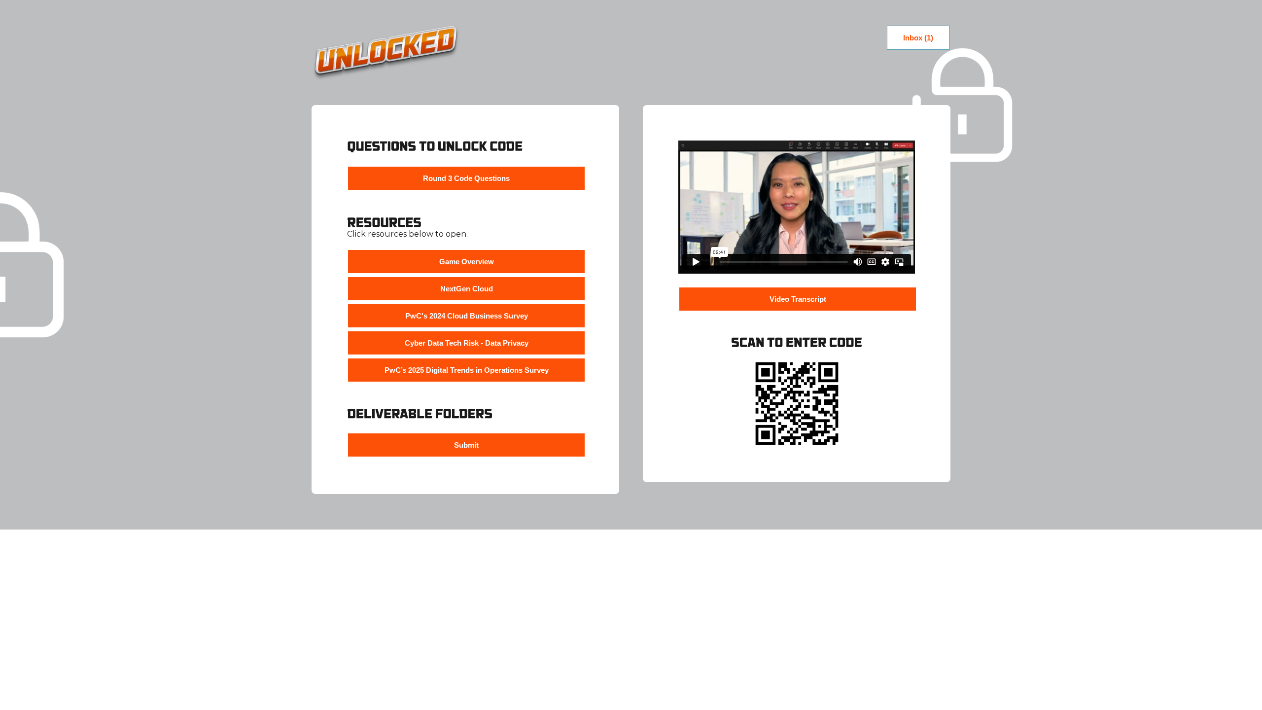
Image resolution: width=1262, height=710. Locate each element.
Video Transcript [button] (798, 299)
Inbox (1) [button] (918, 38)
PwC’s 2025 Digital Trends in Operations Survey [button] (467, 370)
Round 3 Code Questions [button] (466, 178)
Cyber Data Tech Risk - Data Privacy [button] (466, 343)
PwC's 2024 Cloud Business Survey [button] (466, 316)
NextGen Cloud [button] (466, 288)
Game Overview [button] (466, 261)
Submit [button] (466, 445)
